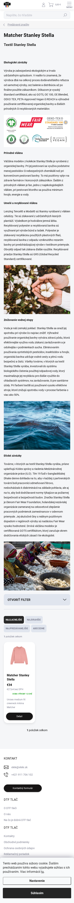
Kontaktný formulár (23, 788)
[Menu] (69, 4)
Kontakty (9, 836)
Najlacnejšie (14, 619)
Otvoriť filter (19, 600)
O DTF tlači (10, 808)
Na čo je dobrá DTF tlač (17, 820)
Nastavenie (37, 881)
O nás (7, 814)
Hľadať (65, 15)
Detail (19, 716)
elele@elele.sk (19, 767)
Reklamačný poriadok (16, 854)
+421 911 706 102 (22, 774)
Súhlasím (37, 893)
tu (42, 872)
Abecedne (39, 628)
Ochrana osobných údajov (19, 848)
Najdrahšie (34, 619)
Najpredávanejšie (17, 628)
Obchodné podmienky (16, 842)
